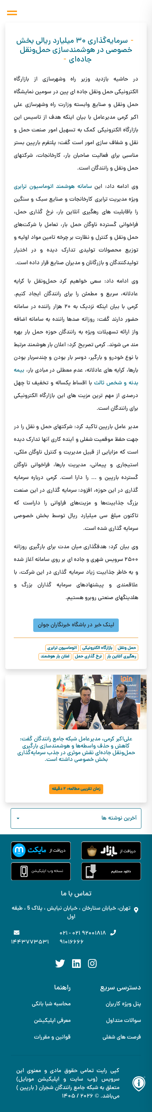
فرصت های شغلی (122, 1037)
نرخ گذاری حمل (88, 656)
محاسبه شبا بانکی (51, 1004)
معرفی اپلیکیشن (52, 1021)
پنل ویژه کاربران (123, 1004)
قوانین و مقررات (52, 1037)
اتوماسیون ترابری (62, 648)
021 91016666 (71, 938)
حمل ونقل (127, 648)
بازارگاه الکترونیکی (97, 648)
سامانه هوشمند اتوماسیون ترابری (53, 187)
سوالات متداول (123, 1021)
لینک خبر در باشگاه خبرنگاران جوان (76, 625)
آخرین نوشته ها (119, 818)
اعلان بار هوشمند (55, 656)
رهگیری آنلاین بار (121, 656)
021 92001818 (89, 933)
